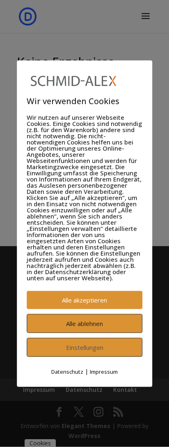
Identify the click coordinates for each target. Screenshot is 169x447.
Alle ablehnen (84, 323)
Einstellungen (84, 347)
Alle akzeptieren (84, 300)
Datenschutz (67, 371)
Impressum (104, 371)
